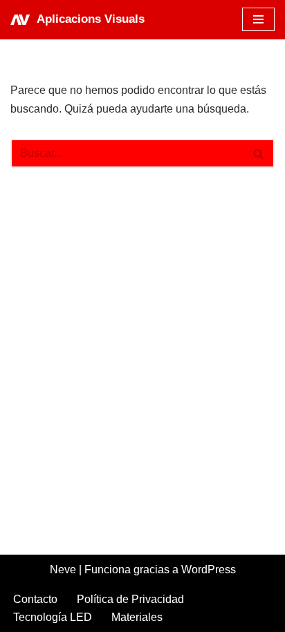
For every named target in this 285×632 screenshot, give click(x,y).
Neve (63, 569)
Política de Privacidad (130, 599)
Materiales (137, 617)
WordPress (208, 569)
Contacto (35, 599)
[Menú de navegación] (258, 19)
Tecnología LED (52, 617)
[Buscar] (259, 153)
